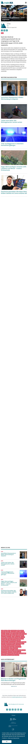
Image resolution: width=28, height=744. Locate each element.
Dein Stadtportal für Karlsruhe (16, 704)
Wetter (22, 635)
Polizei (18, 632)
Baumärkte (3, 655)
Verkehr (18, 640)
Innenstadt (18, 643)
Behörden (3, 645)
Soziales (21, 638)
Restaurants (13, 640)
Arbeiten (7, 640)
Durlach (23, 650)
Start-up (12, 650)
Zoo (20, 633)
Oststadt (9, 651)
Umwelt (18, 635)
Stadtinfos (13, 632)
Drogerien (16, 653)
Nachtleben (17, 645)
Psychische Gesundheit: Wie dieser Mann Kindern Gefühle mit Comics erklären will (14, 192)
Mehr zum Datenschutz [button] (13, 738)
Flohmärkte (10, 653)
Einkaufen (8, 635)
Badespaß (3, 637)
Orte (23, 643)
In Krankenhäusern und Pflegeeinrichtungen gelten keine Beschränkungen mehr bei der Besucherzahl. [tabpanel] (13, 681)
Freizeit (3, 632)
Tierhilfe (3, 635)
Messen (3, 633)
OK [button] (6, 741)
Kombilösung (15, 633)
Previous (3, 668)
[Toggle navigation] (26, 3)
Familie (22, 637)
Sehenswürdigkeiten (10, 643)
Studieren (10, 638)
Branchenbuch (12, 642)
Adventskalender (10, 645)
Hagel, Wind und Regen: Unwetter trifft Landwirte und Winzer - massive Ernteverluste (13, 168)
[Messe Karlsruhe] (13, 722)
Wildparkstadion (4, 646)
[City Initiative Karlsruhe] (13, 729)
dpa (8, 25)
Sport (9, 630)
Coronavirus (13, 630)
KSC (18, 630)
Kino (13, 637)
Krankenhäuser (4, 642)
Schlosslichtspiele (5, 650)
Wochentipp (15, 638)
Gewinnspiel (4, 638)
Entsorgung (15, 648)
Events (21, 630)
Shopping (24, 642)
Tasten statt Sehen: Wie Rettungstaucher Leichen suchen (11, 121)
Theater (3, 643)
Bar (10, 648)
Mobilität (8, 632)
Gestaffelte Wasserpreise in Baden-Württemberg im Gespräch (12, 98)
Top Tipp (19, 651)
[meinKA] (7, 3)
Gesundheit (17, 637)
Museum (9, 637)
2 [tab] (13, 686)
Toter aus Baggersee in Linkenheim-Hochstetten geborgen (12, 144)
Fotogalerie (3, 653)
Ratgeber (19, 642)
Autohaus (17, 655)
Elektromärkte (10, 655)
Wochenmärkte (22, 653)
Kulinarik (24, 633)
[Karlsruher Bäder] (13, 726)
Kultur (7, 633)
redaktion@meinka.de (17, 697)
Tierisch (22, 632)
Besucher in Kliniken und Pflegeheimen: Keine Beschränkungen (13, 679)
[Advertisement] (14, 216)
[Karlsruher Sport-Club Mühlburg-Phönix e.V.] (13, 719)
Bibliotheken (18, 650)
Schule (2, 640)
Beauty (14, 651)
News (5, 630)
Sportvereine (18, 646)
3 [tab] (14, 686)
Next (25, 668)
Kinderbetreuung (5, 648)
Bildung (13, 635)
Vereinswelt (4, 651)
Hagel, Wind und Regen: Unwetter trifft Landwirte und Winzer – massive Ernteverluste (9, 583)
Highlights (12, 646)
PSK (11, 633)
